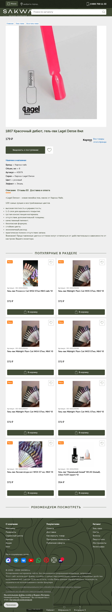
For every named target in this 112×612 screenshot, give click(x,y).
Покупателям (52, 524)
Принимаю (11, 605)
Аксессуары (98, 546)
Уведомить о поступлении (25, 150)
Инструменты (99, 543)
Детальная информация (20, 600)
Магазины (10, 528)
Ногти (96, 532)
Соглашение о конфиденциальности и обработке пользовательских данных (43, 587)
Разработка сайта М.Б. (17, 596)
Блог (8, 546)
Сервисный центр (14, 536)
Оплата (50, 528)
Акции (9, 543)
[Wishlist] (49, 150)
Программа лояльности (57, 539)
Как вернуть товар (55, 536)
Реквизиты (11, 532)
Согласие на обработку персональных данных (28, 591)
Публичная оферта (55, 543)
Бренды (9, 539)
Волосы (96, 536)
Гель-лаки (97, 528)
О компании (12, 524)
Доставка (51, 532)
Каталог (97, 524)
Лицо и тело (99, 539)
